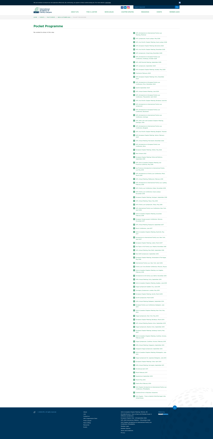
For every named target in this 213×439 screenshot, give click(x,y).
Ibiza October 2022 (64, 17)
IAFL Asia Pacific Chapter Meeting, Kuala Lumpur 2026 (151, 42)
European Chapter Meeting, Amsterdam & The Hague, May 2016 (151, 258)
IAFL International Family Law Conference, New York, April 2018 (151, 209)
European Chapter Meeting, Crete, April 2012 (148, 361)
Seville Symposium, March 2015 (145, 297)
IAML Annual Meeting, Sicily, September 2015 (148, 279)
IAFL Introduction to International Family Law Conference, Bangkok (149, 127)
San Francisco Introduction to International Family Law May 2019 (150, 169)
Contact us (86, 416)
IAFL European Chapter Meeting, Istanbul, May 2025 (150, 69)
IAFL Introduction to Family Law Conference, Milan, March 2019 (150, 174)
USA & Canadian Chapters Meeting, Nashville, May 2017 (150, 232)
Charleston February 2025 (143, 73)
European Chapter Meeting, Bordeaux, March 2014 (150, 319)
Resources (145, 12)
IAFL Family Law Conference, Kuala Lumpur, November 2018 (148, 192)
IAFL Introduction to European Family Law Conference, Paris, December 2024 (148, 83)
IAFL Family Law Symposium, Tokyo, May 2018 (149, 204)
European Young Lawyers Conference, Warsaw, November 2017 (149, 220)
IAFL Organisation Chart (90, 418)
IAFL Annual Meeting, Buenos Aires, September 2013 (151, 323)
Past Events (51, 17)
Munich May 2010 (141, 379)
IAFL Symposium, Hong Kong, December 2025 (149, 53)
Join (84, 414)
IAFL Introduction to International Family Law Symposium (149, 105)
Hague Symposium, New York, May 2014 (147, 316)
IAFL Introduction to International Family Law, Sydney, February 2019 (151, 183)
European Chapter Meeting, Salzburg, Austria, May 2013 (150, 331)
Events (159, 12)
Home (35, 17)
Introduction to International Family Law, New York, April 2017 (150, 238)
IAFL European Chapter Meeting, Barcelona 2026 (150, 45)
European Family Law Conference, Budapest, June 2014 (150, 305)
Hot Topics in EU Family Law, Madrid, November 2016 (151, 246)
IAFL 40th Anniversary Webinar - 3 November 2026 (135, 420)
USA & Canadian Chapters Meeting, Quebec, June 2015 (151, 283)
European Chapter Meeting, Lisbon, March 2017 (149, 243)
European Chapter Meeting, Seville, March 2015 (149, 294)
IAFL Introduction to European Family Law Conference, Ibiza (148, 145)
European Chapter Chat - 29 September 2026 (134, 418)
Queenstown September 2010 (144, 376)
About (85, 412)
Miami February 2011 (141, 372)
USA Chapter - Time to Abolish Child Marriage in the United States (151, 397)
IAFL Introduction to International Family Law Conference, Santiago (149, 116)
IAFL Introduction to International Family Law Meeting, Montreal (149, 34)
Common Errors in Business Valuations (147, 392)
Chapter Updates (127, 12)
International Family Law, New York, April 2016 (149, 263)
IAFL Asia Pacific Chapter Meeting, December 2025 (150, 49)
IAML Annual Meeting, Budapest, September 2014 (150, 301)
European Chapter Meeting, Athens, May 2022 (149, 149)
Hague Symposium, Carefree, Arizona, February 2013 (151, 341)
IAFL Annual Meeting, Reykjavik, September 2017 (150, 224)
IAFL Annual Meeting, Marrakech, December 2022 (150, 140)
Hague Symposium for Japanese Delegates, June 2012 (151, 358)
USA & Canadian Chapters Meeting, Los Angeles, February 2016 (149, 271)
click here (108, 2)
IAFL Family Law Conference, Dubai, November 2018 (151, 188)
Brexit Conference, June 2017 (144, 228)
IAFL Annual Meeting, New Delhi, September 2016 (150, 250)
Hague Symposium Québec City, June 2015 (148, 286)
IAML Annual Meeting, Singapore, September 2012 (150, 345)
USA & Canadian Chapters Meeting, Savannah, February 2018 (149, 214)
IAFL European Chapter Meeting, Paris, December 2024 (150, 77)
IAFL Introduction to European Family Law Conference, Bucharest (148, 110)
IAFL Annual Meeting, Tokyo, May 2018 (147, 201)
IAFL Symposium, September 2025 (146, 66)
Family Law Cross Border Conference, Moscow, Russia (151, 266)
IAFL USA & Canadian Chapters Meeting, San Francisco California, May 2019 (148, 163)
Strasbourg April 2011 (142, 368)
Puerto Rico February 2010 (143, 383)
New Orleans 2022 (141, 153)
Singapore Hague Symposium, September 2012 (149, 348)
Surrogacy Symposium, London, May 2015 (148, 290)
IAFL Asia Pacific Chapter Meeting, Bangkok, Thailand (151, 131)
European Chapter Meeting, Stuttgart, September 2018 (151, 197)
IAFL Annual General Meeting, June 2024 (147, 91)
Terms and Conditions (127, 430)
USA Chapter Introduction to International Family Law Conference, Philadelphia (151, 388)
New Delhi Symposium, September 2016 (147, 254)
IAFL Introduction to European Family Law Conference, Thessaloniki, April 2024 (148, 96)
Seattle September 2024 (143, 87)
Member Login (174, 12)
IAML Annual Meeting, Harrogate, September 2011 (150, 365)
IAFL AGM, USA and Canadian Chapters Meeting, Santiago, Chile (149, 121)
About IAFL (75, 12)
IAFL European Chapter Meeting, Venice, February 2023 (150, 136)
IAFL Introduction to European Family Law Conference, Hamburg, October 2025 (148, 57)
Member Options (125, 428)
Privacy (123, 432)
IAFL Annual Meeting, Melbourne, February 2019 (149, 179)
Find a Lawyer (91, 12)
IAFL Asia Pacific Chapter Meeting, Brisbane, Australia (151, 100)
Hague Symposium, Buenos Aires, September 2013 (150, 327)
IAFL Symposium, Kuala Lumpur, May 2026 (148, 38)
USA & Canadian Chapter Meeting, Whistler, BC (134, 412)
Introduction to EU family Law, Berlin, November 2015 (151, 275)
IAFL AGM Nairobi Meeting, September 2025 (148, 62)
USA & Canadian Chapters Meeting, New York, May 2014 (150, 311)
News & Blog (109, 12)
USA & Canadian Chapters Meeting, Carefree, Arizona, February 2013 (151, 336)
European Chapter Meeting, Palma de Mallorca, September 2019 (149, 158)
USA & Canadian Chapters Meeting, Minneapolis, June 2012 (151, 353)
